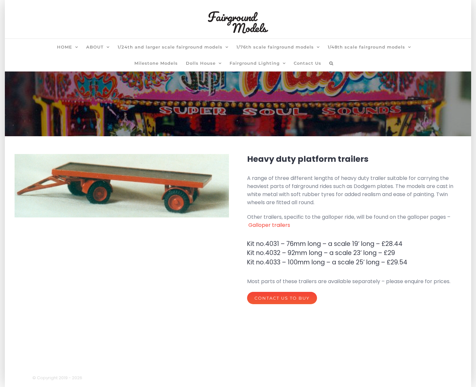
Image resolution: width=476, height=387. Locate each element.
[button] (331, 63)
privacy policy (208, 364)
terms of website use (259, 364)
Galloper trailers (269, 225)
